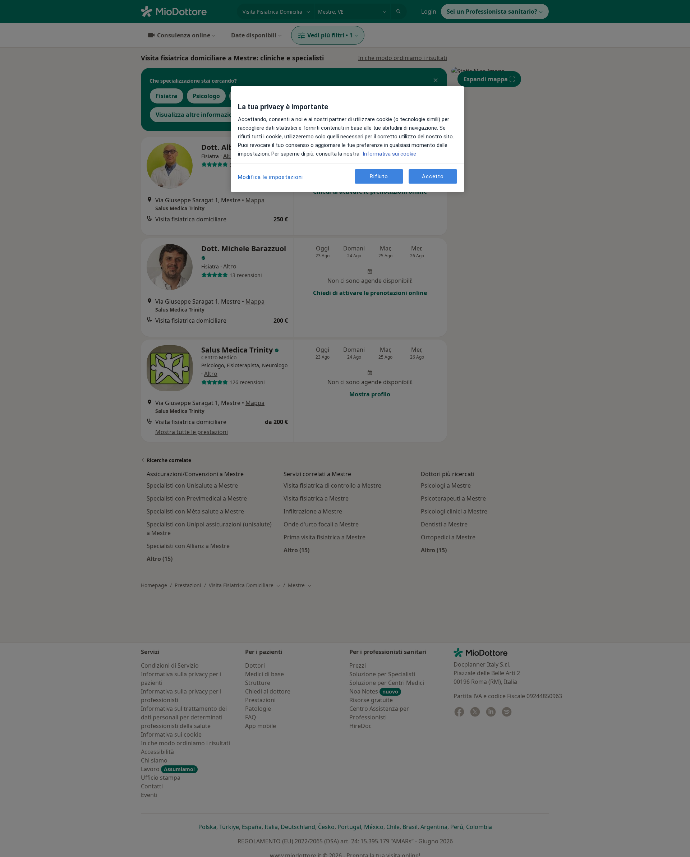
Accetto (432, 176)
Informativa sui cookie (388, 154)
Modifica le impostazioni (270, 177)
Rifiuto (379, 176)
